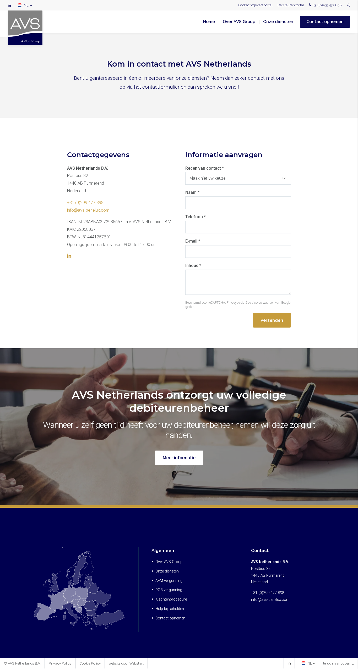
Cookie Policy (90, 663)
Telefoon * (195, 216)
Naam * (192, 192)
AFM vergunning (168, 581)
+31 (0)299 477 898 (327, 5)
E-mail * (192, 241)
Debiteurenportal (291, 5)
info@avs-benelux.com (88, 210)
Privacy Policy (60, 663)
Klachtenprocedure (171, 599)
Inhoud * (193, 265)
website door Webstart (126, 663)
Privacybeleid (236, 302)
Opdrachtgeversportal (255, 5)
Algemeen (162, 550)
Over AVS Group (239, 21)
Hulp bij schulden (169, 609)
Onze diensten (278, 21)
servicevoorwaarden (261, 302)
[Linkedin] (289, 664)
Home (209, 21)
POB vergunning (168, 590)
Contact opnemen (325, 21)
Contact (260, 550)
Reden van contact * (204, 168)
